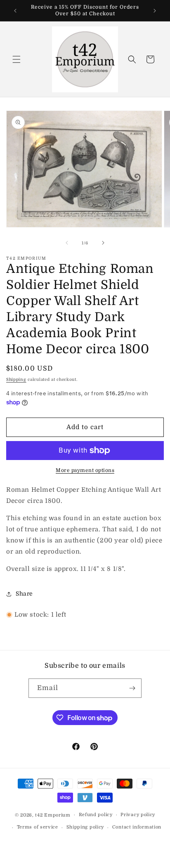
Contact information (136, 827)
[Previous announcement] (15, 11)
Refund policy (96, 814)
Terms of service (37, 827)
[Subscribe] (132, 688)
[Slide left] (67, 243)
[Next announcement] (155, 11)
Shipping (16, 379)
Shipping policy (85, 827)
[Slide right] (103, 243)
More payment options (85, 470)
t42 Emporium (52, 814)
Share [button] (24, 593)
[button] (16, 59)
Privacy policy (137, 814)
